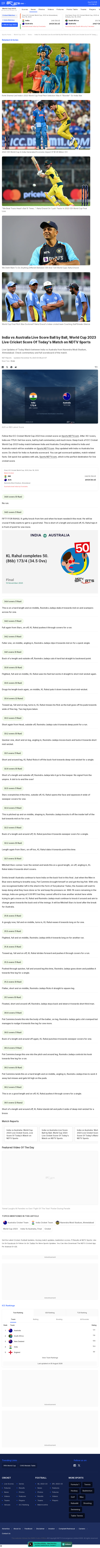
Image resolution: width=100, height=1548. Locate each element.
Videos (51, 9)
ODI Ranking (50, 1313)
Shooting (87, 1503)
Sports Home (6, 35)
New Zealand (19, 1341)
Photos (42, 9)
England (17, 1352)
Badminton (87, 1491)
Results (22, 1488)
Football (24, 1240)
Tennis (87, 1484)
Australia (17, 1330)
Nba (81, 1497)
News (33, 9)
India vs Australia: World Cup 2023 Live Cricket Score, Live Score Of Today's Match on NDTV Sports (20, 1134)
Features (22, 1496)
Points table (72, 9)
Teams (7, 1500)
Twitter (32, 1243)
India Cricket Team (44, 1222)
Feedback (28, 1529)
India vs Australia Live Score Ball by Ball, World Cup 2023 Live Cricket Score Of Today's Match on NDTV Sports (55, 1134)
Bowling (59, 1319)
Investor (51, 1529)
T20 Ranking (82, 1313)
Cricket (48, 1229)
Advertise (6, 1529)
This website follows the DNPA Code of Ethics (29, 1538)
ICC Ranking (24, 1505)
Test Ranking (18, 1313)
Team (13, 1319)
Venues (7, 1505)
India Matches (9, 20)
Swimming (75, 1509)
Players (22, 1500)
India (16, 1347)
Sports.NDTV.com (70, 436)
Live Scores (9, 1484)
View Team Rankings (50, 1358)
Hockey (74, 1491)
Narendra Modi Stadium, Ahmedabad (77, 1222)
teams (83, 9)
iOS (15, 1247)
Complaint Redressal (67, 1529)
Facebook (11, 1243)
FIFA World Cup (10, 1466)
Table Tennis (77, 1516)
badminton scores (62, 1240)
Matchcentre (43, 1505)
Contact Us (6, 1533)
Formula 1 (75, 1484)
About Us (17, 1529)
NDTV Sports (87, 1240)
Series (21, 1484)
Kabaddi (74, 1503)
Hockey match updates (44, 1240)
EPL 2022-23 (57, 1484)
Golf (73, 1497)
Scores (25, 9)
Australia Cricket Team (18, 1222)
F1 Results (75, 1240)
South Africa (19, 1336)
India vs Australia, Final (31, 1229)
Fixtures (60, 9)
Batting (35, 1319)
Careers (82, 1529)
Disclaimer (40, 1529)
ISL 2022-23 (42, 1484)
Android (8, 1247)
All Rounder (84, 1319)
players (92, 9)
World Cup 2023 (9, 9)
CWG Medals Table (27, 1466)
